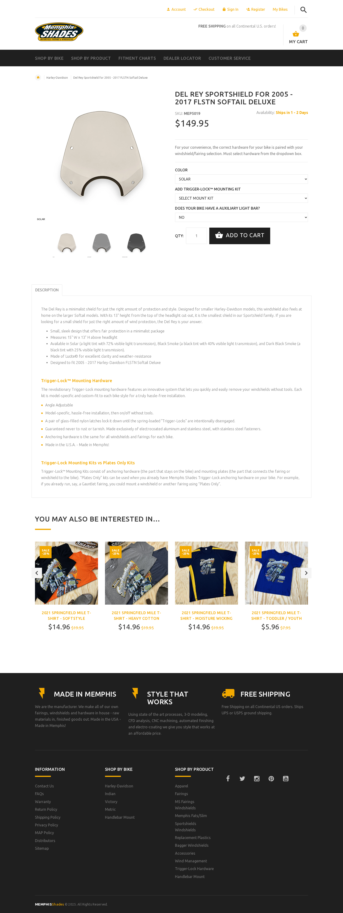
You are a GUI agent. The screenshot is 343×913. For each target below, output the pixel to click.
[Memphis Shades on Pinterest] (271, 779)
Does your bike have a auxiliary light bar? (217, 208)
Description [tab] (47, 290)
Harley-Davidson (57, 77)
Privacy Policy (46, 825)
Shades (49, 904)
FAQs (39, 794)
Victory (111, 802)
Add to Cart (244, 235)
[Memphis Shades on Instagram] (257, 779)
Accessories (185, 853)
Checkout (206, 9)
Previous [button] (37, 573)
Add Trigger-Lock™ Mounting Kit (208, 189)
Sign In (232, 9)
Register (258, 9)
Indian (110, 794)
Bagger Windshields (192, 845)
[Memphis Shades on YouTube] (286, 779)
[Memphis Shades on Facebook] (228, 779)
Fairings (181, 794)
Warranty (43, 802)
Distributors (45, 841)
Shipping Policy (47, 817)
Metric (110, 809)
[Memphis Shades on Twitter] (242, 779)
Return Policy (46, 809)
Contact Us (44, 786)
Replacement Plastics (193, 837)
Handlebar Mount (120, 817)
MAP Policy (44, 833)
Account (179, 9)
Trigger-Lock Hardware (194, 869)
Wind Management (191, 861)
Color (181, 170)
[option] (66, 243)
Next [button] (306, 573)
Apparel (181, 786)
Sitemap (42, 848)
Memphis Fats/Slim (191, 816)
